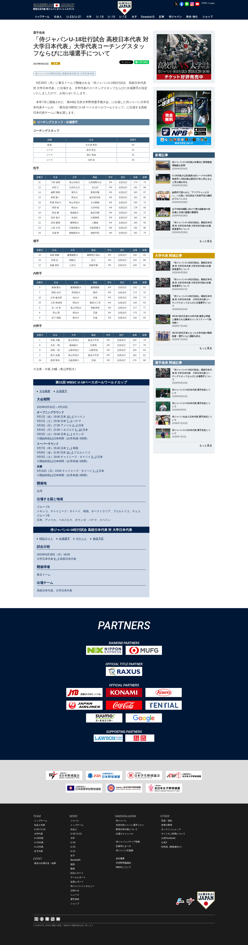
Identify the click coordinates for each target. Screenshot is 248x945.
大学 (72, 838)
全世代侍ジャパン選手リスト (130, 825)
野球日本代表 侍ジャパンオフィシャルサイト (55, 6)
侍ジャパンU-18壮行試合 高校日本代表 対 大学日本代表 (64, 73)
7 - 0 (69, 421)
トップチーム (40, 820)
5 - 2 (94, 456)
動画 (72, 868)
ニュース (74, 895)
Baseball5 (75, 860)
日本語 (204, 3)
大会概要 (44, 391)
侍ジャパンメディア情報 (128, 841)
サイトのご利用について (173, 833)
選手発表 (74, 899)
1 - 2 (95, 470)
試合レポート (77, 873)
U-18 (72, 842)
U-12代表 (38, 847)
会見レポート (77, 881)
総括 (72, 864)
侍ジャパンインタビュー (82, 886)
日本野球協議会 (123, 863)
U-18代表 (38, 838)
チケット (81, 538)
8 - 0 (56, 558)
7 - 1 (69, 448)
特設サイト (46, 538)
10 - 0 (70, 416)
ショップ (74, 903)
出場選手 (61, 391)
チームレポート (78, 877)
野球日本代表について (127, 829)
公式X (164, 842)
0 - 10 (78, 429)
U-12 (72, 851)
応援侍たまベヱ (123, 846)
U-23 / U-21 (40, 829)
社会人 (73, 829)
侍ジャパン (121, 820)
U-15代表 (38, 842)
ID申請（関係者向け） (172, 847)
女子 (72, 855)
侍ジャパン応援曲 (124, 850)
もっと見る (205, 241)
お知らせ (74, 890)
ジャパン (74, 820)
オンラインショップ (171, 829)
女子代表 (38, 851)
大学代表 (38, 833)
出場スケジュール (124, 833)
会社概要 (120, 858)
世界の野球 (166, 825)
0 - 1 (69, 434)
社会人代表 (39, 825)
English (212, 3)
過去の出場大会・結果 (45, 863)
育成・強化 (166, 820)
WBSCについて (123, 867)
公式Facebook (168, 838)
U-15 (72, 847)
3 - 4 (75, 425)
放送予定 (98, 538)
